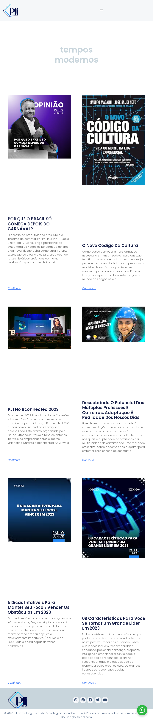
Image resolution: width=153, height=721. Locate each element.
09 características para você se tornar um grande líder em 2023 (113, 623)
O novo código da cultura (110, 245)
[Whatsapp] (76, 700)
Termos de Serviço (136, 713)
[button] (101, 10)
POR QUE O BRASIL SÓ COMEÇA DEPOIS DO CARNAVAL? (30, 224)
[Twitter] (98, 700)
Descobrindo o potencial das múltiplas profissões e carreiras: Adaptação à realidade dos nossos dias (113, 410)
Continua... (14, 288)
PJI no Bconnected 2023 (33, 409)
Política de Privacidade (101, 713)
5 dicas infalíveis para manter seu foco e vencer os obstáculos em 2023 (38, 607)
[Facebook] (90, 700)
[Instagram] (83, 700)
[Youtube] (105, 700)
